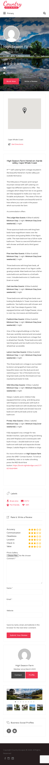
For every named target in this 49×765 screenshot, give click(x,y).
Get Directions (17, 144)
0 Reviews (25, 64)
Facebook (5, 758)
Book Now (11, 81)
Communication (14, 533)
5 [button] (26, 702)
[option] (24, 694)
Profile (31, 675)
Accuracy (11, 529)
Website (10, 611)
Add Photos (11, 73)
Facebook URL (9, 731)
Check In (11, 543)
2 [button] (18, 702)
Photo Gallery (12, 553)
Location (11, 539)
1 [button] (15, 702)
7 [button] (31, 702)
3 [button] (20, 702)
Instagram (8, 758)
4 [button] (23, 702)
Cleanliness (11, 536)
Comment (11, 559)
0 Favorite (11, 68)
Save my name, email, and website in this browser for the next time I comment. (23, 626)
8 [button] (33, 702)
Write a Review (30, 81)
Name (10, 588)
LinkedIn (12, 758)
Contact (18, 675)
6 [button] (28, 702)
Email (9, 599)
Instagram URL (14, 731)
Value (9, 546)
